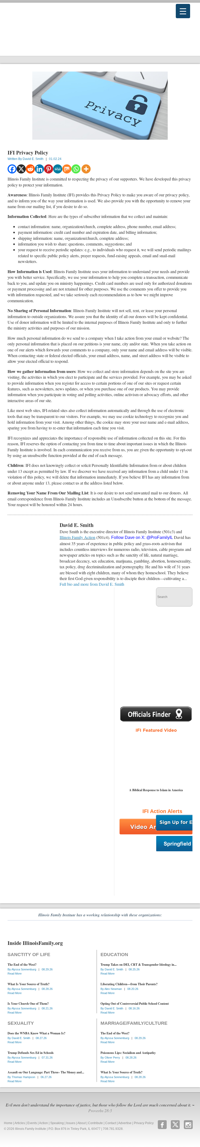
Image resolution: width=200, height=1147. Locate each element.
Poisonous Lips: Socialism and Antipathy (128, 1053)
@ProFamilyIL (159, 537)
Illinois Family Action (77, 537)
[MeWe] (57, 168)
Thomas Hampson (24, 1077)
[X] (21, 168)
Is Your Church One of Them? (28, 1003)
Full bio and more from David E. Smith (92, 584)
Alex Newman (113, 988)
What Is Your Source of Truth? (28, 984)
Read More (15, 973)
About (81, 1123)
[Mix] (66, 168)
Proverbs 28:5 (100, 1110)
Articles (20, 1123)
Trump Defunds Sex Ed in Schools (31, 1053)
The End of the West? (22, 964)
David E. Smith (33, 159)
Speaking (57, 1123)
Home (8, 1123)
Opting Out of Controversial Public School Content (135, 1003)
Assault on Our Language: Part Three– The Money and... (46, 1072)
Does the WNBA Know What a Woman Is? (36, 1033)
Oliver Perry (113, 1057)
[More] (86, 168)
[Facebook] (12, 168)
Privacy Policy (144, 1123)
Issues (70, 1123)
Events (32, 1123)
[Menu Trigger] (183, 11)
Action (43, 1123)
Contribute (95, 1123)
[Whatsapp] (75, 168)
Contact (110, 1123)
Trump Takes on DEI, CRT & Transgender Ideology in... (139, 964)
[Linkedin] (39, 168)
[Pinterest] (48, 168)
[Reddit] (30, 168)
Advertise (125, 1123)
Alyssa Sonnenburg (24, 969)
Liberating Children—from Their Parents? (129, 984)
